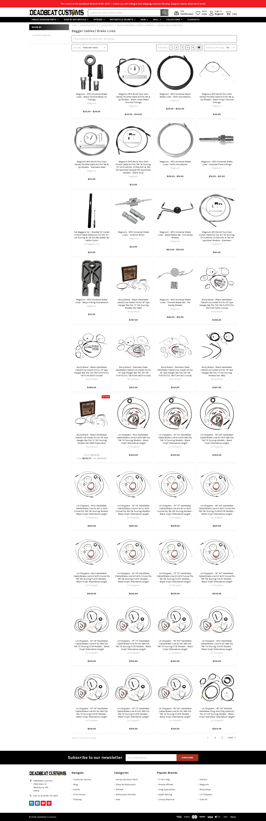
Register (219, 14)
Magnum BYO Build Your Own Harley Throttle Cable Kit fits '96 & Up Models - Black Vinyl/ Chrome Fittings (217, 98)
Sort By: (77, 47)
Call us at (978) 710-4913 (45, 795)
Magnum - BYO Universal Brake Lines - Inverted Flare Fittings (216, 163)
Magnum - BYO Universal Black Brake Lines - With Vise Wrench (175, 95)
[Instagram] (31, 803)
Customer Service (82, 779)
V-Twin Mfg (164, 779)
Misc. (156, 19)
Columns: (163, 47)
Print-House (79, 794)
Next (230, 737)
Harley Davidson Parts (44, 19)
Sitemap (77, 799)
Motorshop (205, 789)
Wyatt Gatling (165, 794)
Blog (75, 784)
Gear (143, 19)
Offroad (98, 19)
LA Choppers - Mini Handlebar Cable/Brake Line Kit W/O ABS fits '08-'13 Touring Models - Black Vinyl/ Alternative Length (133, 438)
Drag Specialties (166, 789)
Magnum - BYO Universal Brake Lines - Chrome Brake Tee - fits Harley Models (175, 302)
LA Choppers (206, 794)
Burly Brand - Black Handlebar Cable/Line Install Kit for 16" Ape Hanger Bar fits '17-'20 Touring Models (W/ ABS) (133, 303)
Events (76, 789)
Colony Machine (166, 799)
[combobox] (128, 12)
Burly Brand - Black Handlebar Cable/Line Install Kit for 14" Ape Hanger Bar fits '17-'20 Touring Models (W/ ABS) (217, 371)
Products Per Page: (215, 47)
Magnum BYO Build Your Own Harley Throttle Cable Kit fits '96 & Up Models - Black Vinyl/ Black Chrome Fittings (133, 98)
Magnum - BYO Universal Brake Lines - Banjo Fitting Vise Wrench (91, 301)
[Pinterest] (49, 803)
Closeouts (193, 19)
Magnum (204, 784)
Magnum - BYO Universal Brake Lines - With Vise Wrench (175, 163)
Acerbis (203, 779)
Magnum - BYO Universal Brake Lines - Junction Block (133, 233)
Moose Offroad (165, 784)
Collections (173, 19)
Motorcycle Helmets (121, 19)
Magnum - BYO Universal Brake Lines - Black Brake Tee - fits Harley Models (175, 235)
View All (204, 799)
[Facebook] (37, 803)
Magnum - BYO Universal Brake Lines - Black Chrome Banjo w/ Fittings (91, 97)
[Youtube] (43, 803)
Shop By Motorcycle (75, 19)
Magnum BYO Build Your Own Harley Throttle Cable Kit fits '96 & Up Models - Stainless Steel (92, 164)
